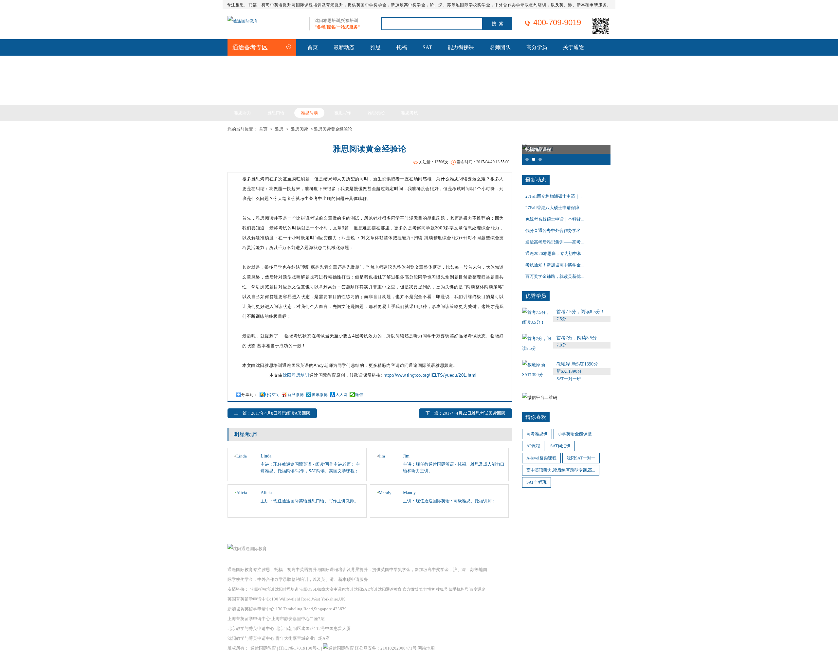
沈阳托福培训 (262, 589)
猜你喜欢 (535, 417)
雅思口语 (275, 112)
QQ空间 (272, 394)
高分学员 (536, 47)
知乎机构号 (458, 589)
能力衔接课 (461, 47)
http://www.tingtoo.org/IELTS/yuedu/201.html (430, 375)
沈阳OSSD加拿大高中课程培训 (326, 589)
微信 (359, 394)
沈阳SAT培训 (365, 589)
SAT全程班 (536, 482)
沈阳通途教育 (390, 589)
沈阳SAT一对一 (581, 458)
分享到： (249, 394)
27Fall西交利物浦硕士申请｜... (553, 196)
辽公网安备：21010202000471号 (386, 648)
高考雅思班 (537, 433)
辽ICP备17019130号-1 (299, 648)
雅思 (375, 47)
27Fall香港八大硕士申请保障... (553, 207)
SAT (427, 47)
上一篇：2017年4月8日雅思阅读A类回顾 (272, 413)
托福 (401, 47)
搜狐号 (442, 589)
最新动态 (344, 47)
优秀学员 (535, 296)
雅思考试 (409, 112)
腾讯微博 (319, 394)
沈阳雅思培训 (296, 375)
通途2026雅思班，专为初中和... (554, 253)
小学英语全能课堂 (575, 433)
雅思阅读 (309, 112)
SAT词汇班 (560, 445)
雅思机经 (376, 112)
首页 (312, 47)
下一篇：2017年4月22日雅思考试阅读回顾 (465, 413)
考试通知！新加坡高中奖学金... (554, 264)
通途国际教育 (263, 648)
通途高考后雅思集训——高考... (554, 242)
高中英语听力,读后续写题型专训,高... (560, 470)
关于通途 (573, 47)
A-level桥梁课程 (541, 458)
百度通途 (477, 589)
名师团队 (500, 47)
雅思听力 (242, 112)
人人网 (342, 394)
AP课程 (533, 445)
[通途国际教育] (243, 20)
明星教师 (245, 434)
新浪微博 (295, 394)
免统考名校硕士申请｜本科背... (554, 219)
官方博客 (427, 589)
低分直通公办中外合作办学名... (554, 230)
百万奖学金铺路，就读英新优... (554, 276)
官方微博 (410, 589)
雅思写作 (342, 112)
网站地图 (426, 648)
